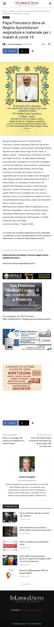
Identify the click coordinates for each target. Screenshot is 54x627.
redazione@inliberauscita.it (32, 610)
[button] (4, 3)
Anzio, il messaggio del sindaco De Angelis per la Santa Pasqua (13, 441)
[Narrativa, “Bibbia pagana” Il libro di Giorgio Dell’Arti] (10, 574)
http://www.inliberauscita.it (27, 481)
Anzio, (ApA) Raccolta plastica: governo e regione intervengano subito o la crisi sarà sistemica (35, 558)
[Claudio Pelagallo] (4, 44)
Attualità (12, 11)
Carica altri (26, 584)
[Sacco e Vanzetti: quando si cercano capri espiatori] (10, 517)
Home (5, 11)
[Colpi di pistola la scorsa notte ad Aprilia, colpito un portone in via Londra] (10, 531)
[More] (32, 51)
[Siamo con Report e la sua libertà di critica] (10, 546)
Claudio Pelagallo (15, 44)
